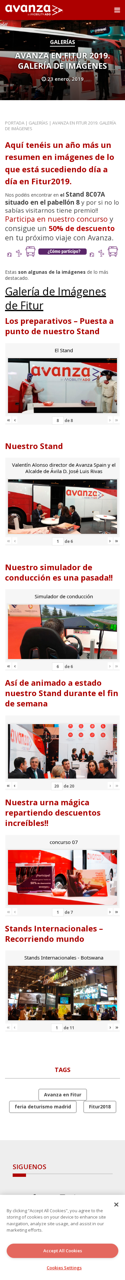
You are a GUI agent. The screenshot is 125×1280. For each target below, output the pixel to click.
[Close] (116, 1205)
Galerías (62, 42)
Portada (14, 123)
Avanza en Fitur (62, 1094)
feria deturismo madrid (43, 1106)
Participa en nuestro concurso (56, 219)
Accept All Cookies (62, 1251)
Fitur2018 (100, 1106)
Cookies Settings (64, 1268)
